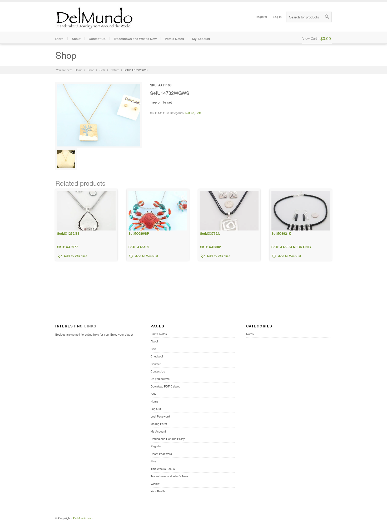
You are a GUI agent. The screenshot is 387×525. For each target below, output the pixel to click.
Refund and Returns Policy (168, 438)
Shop (65, 54)
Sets (102, 70)
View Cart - (310, 38)
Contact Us (97, 38)
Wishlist (155, 484)
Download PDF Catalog (165, 386)
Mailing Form (159, 423)
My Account (201, 38)
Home (78, 70)
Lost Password (160, 416)
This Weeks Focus (163, 469)
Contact (156, 364)
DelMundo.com (82, 518)
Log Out (156, 408)
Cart (153, 349)
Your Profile (158, 491)
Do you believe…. (162, 378)
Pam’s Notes (174, 38)
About (76, 38)
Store (59, 38)
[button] (72, 256)
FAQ (153, 393)
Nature (115, 70)
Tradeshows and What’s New (135, 38)
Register (261, 17)
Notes (250, 334)
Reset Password (161, 454)
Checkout (157, 356)
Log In (277, 17)
